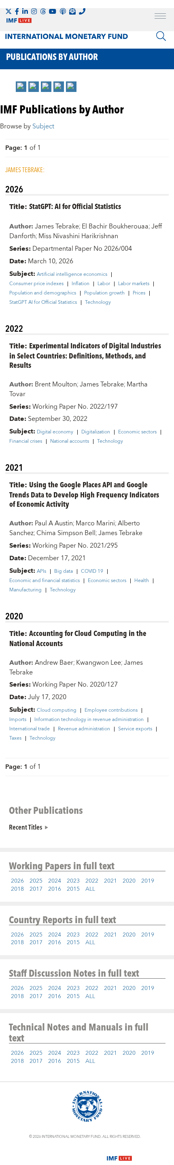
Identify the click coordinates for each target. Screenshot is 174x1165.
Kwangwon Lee (98, 662)
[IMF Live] (119, 1153)
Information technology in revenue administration (89, 719)
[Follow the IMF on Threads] (43, 11)
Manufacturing (25, 590)
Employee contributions (111, 710)
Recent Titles (25, 826)
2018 (17, 889)
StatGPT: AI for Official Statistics (75, 206)
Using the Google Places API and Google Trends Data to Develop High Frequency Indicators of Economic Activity (84, 494)
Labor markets (133, 284)
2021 (110, 881)
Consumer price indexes (36, 284)
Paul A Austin (54, 523)
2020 (129, 881)
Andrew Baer (54, 662)
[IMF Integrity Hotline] (82, 11)
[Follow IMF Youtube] (52, 11)
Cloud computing (56, 710)
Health (141, 580)
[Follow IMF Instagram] (34, 11)
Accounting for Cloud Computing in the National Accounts (77, 638)
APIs (41, 571)
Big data (63, 571)
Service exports (135, 729)
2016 (54, 889)
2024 (54, 881)
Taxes (15, 738)
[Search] (161, 36)
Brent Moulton (56, 384)
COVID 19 (92, 571)
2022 (91, 881)
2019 (147, 881)
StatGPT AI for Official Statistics (43, 302)
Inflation (80, 284)
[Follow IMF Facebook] (17, 11)
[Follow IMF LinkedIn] (25, 11)
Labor (104, 284)
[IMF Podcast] (62, 11)
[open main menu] (160, 17)
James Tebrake (57, 226)
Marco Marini (95, 523)
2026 (17, 881)
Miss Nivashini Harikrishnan (78, 236)
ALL (90, 889)
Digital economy (55, 432)
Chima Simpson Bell (65, 533)
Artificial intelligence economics (72, 274)
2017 (36, 889)
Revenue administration (84, 729)
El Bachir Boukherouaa (115, 226)
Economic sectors (137, 432)
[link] (21, 86)
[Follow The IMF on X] (8, 11)
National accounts (69, 441)
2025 (36, 881)
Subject (43, 126)
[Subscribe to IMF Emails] (72, 11)
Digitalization (95, 432)
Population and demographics (42, 293)
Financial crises (25, 441)
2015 (73, 889)
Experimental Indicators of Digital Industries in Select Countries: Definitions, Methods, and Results (85, 355)
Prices (139, 293)
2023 (73, 881)
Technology (98, 302)
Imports (17, 719)
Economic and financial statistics (44, 580)
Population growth (104, 293)
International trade (29, 729)
